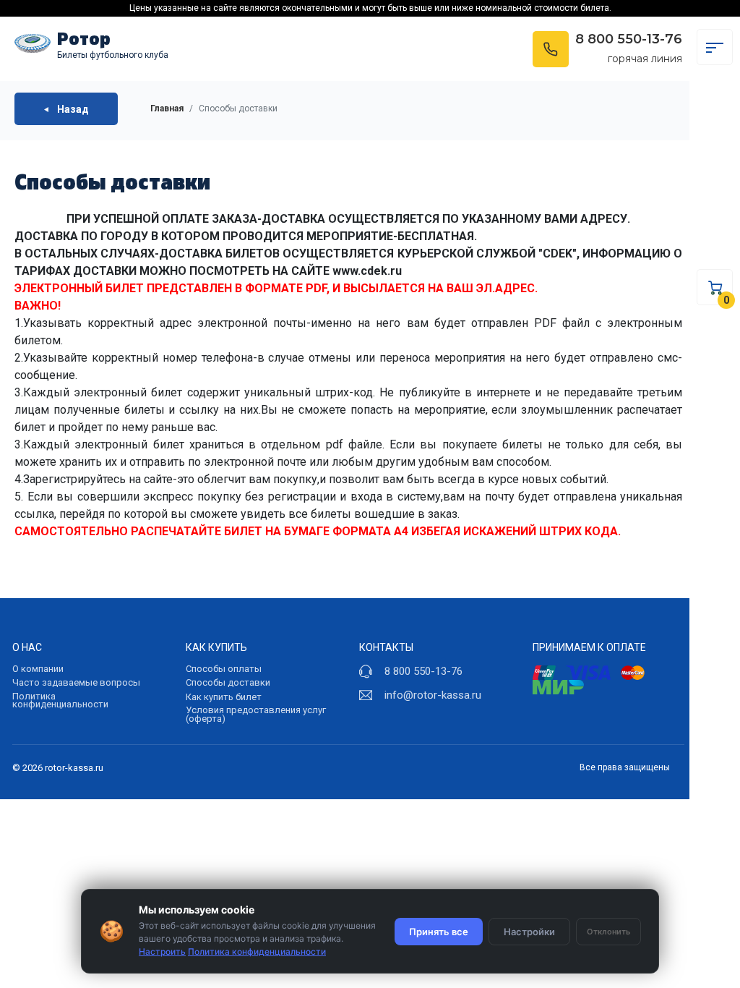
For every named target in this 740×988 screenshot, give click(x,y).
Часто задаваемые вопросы (76, 682)
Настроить (162, 951)
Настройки (529, 931)
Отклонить (608, 932)
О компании (38, 669)
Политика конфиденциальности (60, 701)
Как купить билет (224, 697)
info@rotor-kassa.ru (432, 695)
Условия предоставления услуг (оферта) (256, 715)
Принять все (438, 931)
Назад (72, 108)
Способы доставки (228, 682)
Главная (167, 108)
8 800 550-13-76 (628, 39)
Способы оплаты (224, 669)
